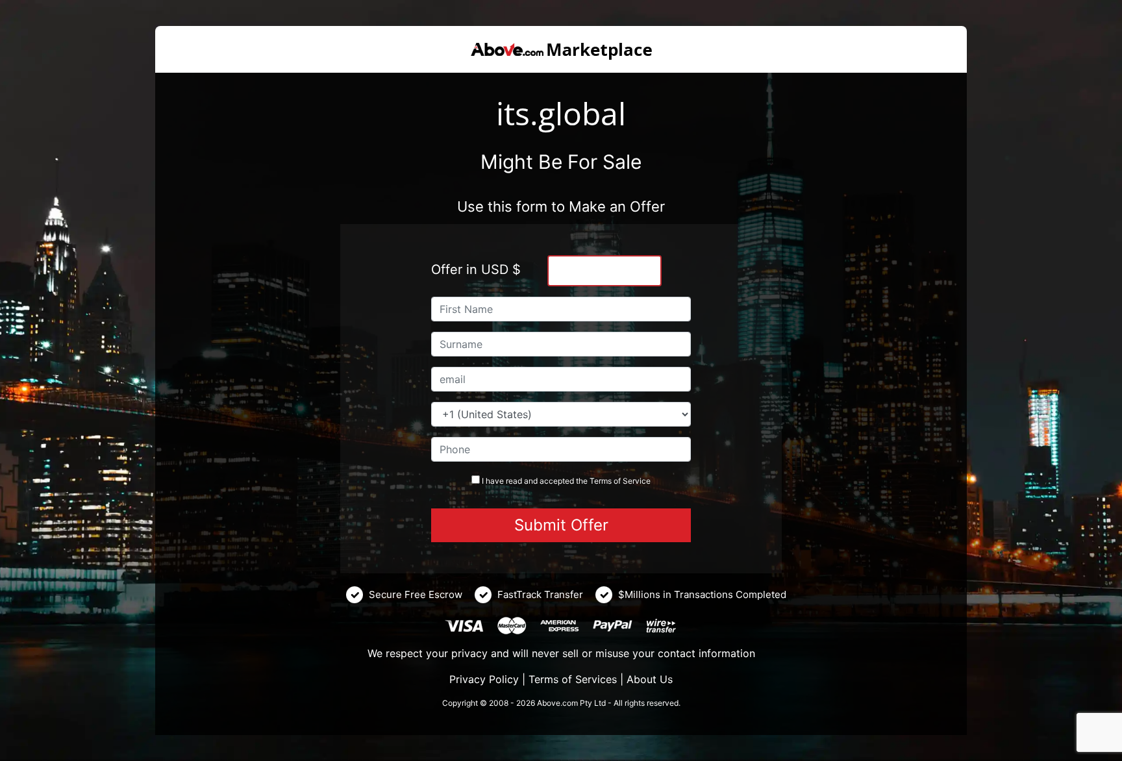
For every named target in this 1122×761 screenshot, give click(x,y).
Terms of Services (573, 679)
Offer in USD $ (476, 269)
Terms (601, 481)
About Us (650, 679)
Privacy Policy (484, 679)
